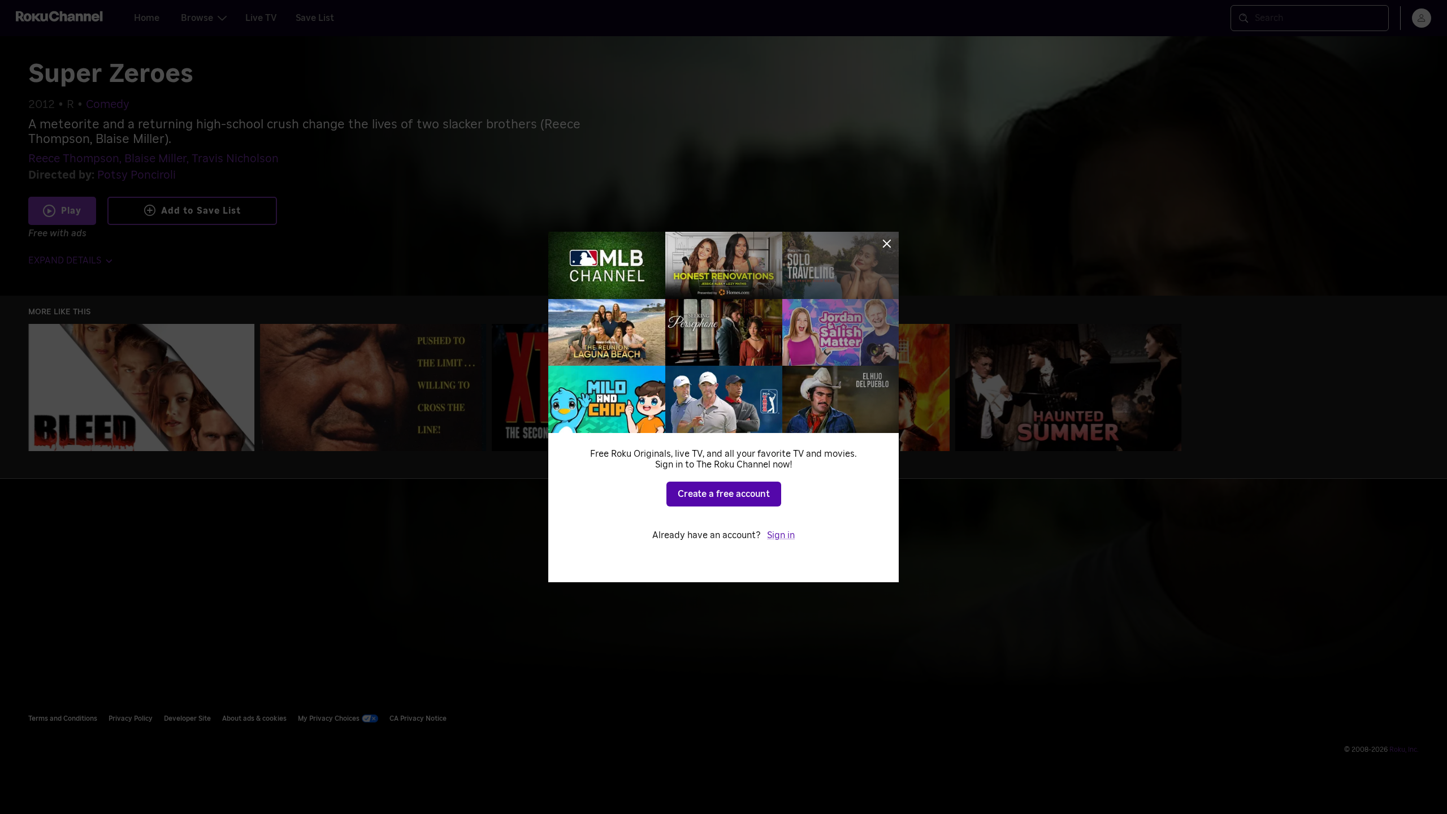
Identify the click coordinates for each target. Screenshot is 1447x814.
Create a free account (724, 494)
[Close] (887, 244)
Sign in (781, 535)
